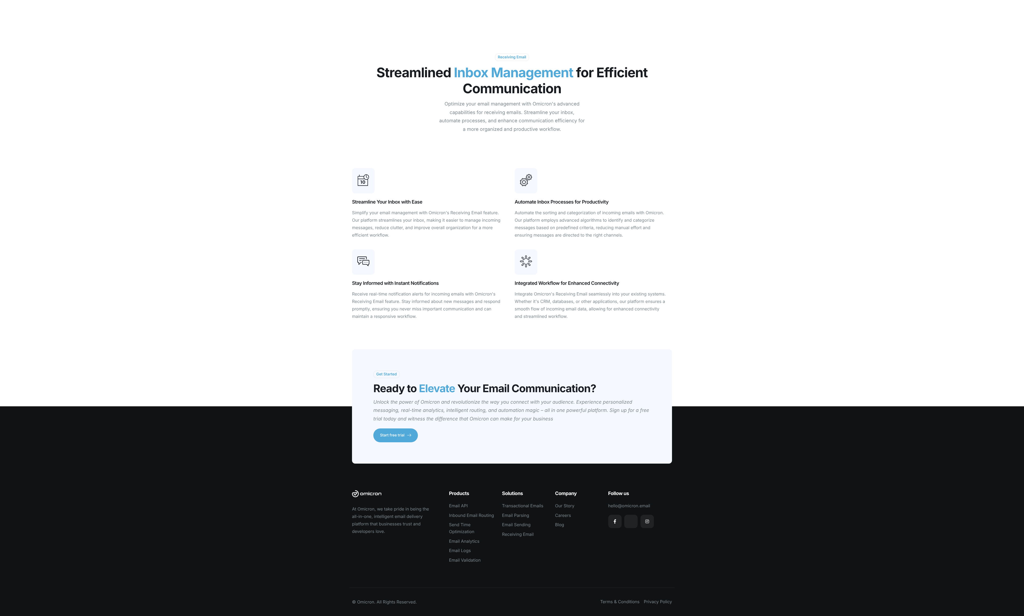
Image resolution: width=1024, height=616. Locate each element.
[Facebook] (615, 521)
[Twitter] (631, 521)
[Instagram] (647, 521)
